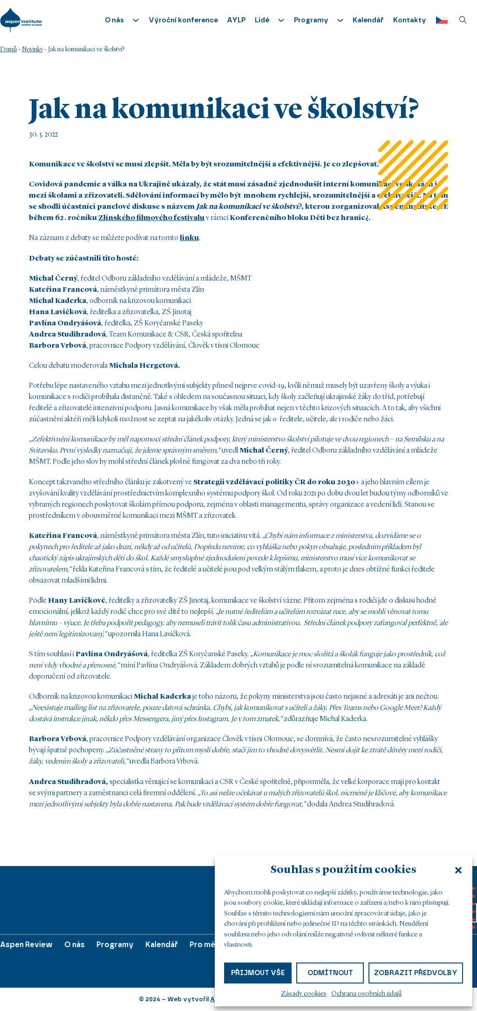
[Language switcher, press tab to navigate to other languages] (439, 20)
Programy (115, 944)
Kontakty (409, 20)
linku (189, 238)
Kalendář (368, 20)
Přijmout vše (258, 973)
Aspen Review (26, 944)
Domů (8, 49)
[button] (458, 870)
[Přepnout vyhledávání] (463, 20)
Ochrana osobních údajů (366, 993)
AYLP (236, 20)
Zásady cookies (304, 993)
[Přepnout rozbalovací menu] (135, 20)
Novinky (32, 49)
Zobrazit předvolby (415, 973)
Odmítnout (330, 973)
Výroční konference (183, 20)
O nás (74, 944)
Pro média (208, 944)
